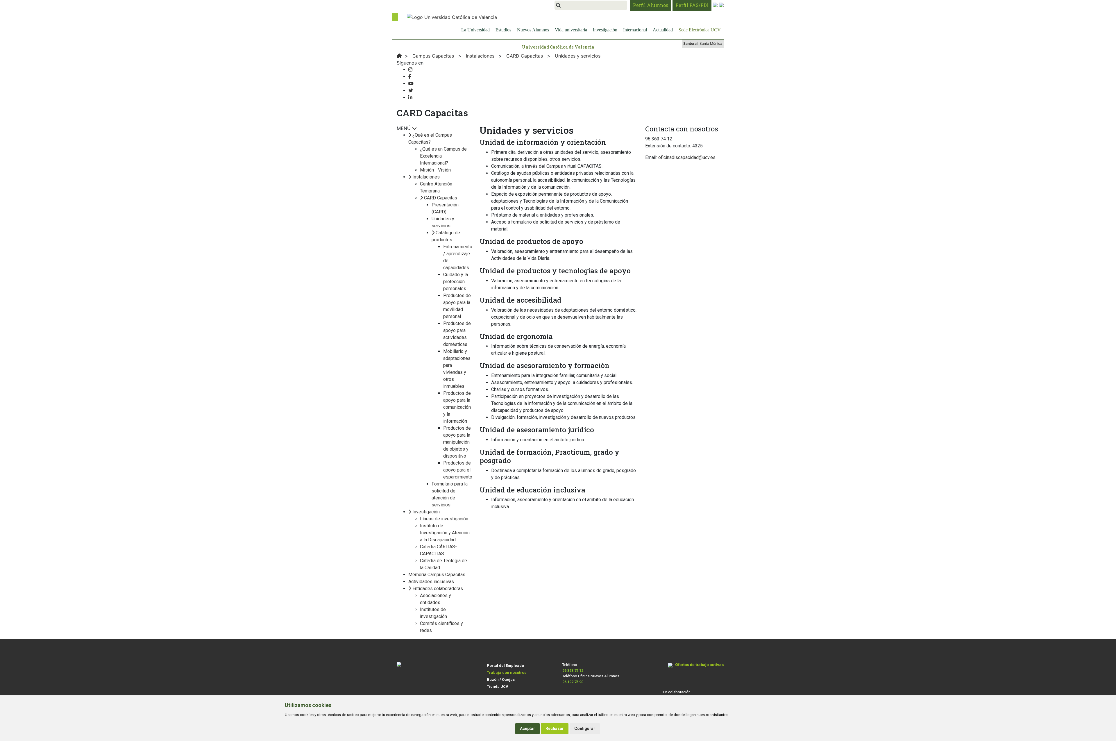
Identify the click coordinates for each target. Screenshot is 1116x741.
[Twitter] (410, 90)
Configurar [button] (584, 728)
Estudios (503, 29)
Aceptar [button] (527, 728)
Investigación (605, 29)
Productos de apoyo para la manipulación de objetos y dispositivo (457, 442)
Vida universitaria (571, 29)
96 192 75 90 (572, 682)
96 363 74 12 (572, 670)
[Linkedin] (410, 97)
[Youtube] (411, 83)
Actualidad (663, 29)
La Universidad (475, 29)
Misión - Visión (435, 170)
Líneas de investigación (444, 519)
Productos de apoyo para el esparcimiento (457, 470)
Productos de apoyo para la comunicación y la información (457, 407)
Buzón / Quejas (501, 679)
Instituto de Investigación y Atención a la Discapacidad (445, 532)
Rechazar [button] (555, 728)
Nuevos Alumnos (533, 29)
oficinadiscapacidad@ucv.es (687, 157)
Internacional (635, 29)
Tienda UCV (497, 686)
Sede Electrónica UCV (700, 29)
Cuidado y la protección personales (455, 281)
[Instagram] (410, 69)
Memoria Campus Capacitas (436, 574)
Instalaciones (426, 177)
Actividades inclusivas (431, 581)
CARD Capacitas (440, 198)
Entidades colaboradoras (437, 588)
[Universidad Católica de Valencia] (452, 16)
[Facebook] (409, 76)
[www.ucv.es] (399, 56)
